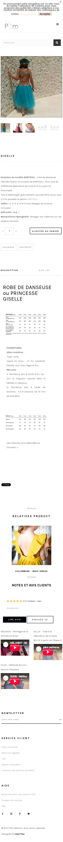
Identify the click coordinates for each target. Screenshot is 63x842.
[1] (8, 601)
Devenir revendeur (11, 764)
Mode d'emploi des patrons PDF (18, 794)
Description (9, 270)
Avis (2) (44, 270)
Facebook (8, 247)
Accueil (6, 147)
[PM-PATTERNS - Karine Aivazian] (16, 25)
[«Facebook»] (2, 813)
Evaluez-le (40, 619)
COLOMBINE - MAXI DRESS (31, 571)
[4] (17, 601)
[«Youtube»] (28, 813)
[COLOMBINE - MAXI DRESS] (31, 545)
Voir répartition (13, 608)
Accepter (45, 13)
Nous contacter (9, 747)
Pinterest (25, 247)
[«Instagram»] (11, 813)
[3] (14, 601)
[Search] (58, 28)
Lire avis (14, 619)
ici (17, 447)
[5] (20, 601)
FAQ (3, 806)
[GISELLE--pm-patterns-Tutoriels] (5, 127)
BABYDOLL (32, 199)
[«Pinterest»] (20, 813)
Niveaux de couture (11, 800)
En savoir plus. (28, 13)
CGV (3, 758)
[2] (11, 601)
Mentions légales (10, 752)
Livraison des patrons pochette (17, 770)
